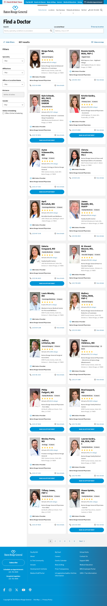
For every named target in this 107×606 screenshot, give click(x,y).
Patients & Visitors (73, 10)
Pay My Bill (29, 2)
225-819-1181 (75, 178)
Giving (80, 2)
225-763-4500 (13, 572)
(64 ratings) (92, 215)
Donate (33, 565)
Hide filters (10, 42)
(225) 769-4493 (76, 283)
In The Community (37, 560)
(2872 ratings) (52, 305)
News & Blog (51, 2)
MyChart (84, 10)
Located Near (59, 27)
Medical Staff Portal (37, 573)
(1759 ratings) (53, 164)
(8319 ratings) (53, 401)
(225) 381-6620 (76, 236)
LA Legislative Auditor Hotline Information (65, 574)
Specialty (6, 57)
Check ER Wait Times (14, 2)
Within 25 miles (9, 94)
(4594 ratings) (53, 213)
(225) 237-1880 (76, 380)
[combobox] (28, 31)
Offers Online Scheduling (14, 113)
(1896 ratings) (53, 450)
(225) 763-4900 (76, 424)
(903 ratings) (93, 260)
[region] (67, 296)
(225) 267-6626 (36, 424)
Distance (6, 90)
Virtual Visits (84, 552)
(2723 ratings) (93, 354)
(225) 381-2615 (36, 375)
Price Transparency (62, 569)
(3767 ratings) (53, 112)
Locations (51, 10)
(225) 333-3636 (76, 525)
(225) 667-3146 (36, 233)
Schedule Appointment (94, 2)
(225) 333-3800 (36, 85)
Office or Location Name (12, 80)
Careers (59, 2)
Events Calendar (61, 560)
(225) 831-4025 (76, 80)
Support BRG (84, 560)
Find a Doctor (42, 10)
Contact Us (84, 556)
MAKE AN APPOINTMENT (47, 140)
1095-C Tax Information (88, 573)
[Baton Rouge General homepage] (15, 10)
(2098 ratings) (53, 352)
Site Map (36, 600)
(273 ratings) (93, 453)
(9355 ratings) (93, 401)
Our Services (60, 10)
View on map (99, 42)
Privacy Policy (47, 600)
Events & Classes (40, 2)
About (32, 556)
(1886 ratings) (93, 107)
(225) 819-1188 (36, 328)
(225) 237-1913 (36, 187)
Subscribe (13, 562)
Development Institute (38, 569)
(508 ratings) (53, 258)
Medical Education (70, 2)
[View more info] (35, 67)
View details (60, 85)
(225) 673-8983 (76, 130)
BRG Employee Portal (87, 569)
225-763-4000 (13, 579)
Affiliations (7, 68)
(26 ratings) (92, 307)
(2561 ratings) (93, 502)
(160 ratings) (53, 502)
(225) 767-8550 (36, 135)
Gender (5, 101)
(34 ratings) (52, 62)
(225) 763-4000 (94, 10)
